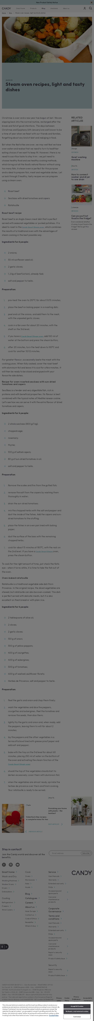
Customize (77, 1017)
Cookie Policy (54, 1015)
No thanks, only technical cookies (77, 1011)
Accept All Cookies (77, 1006)
